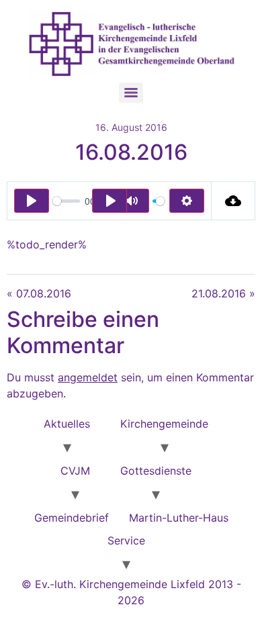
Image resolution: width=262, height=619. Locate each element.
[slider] (66, 201)
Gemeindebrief (71, 517)
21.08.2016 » (223, 293)
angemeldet (88, 377)
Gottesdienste (155, 470)
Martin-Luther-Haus (178, 517)
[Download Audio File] (233, 200)
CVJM (75, 470)
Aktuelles (67, 423)
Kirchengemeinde (164, 423)
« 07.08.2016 (39, 293)
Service (126, 540)
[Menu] (131, 93)
